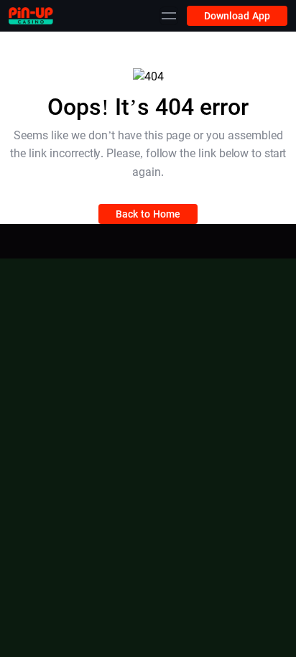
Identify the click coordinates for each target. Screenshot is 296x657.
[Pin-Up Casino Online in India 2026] (31, 15)
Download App (237, 16)
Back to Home (148, 214)
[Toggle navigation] (168, 15)
